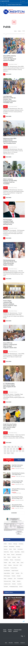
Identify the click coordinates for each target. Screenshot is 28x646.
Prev (9, 446)
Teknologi (18, 546)
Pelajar (13, 581)
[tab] (8, 460)
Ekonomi (13, 476)
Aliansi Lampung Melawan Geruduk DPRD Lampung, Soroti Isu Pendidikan (10, 181)
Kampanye (10, 578)
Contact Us (22, 642)
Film (5, 554)
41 (11, 451)
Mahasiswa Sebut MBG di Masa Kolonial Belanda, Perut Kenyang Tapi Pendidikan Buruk (10, 141)
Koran (22, 562)
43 (17, 451)
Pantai (10, 549)
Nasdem (17, 573)
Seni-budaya (20, 549)
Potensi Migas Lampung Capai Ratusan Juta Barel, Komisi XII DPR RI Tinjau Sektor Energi (10, 304)
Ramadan (6, 586)
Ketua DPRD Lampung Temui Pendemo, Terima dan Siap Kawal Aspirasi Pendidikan (9, 58)
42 (14, 451)
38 (23, 448)
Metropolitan (11, 546)
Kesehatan (21, 543)
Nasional (5, 546)
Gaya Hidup (17, 551)
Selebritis (14, 557)
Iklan (6, 642)
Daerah (12, 554)
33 (8, 448)
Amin (21, 565)
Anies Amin (15, 565)
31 (21, 446)
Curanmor (19, 583)
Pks (22, 573)
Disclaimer (17, 642)
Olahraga (15, 543)
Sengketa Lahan (7, 583)
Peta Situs (11, 642)
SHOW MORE (14, 512)
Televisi (8, 557)
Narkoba (14, 583)
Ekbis (18, 562)
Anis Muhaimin (7, 570)
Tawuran (18, 581)
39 (5, 451)
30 (18, 446)
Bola (5, 557)
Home (15, 31)
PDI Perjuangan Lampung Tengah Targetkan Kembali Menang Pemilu (8, 222)
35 (14, 448)
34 (11, 448)
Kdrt (15, 578)
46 (5, 453)
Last (12, 453)
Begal (5, 578)
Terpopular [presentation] (8, 459)
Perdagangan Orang (13, 586)
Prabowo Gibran (14, 567)
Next (8, 453)
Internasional (18, 554)
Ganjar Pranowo (15, 570)
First (5, 446)
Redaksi (10, 629)
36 (17, 448)
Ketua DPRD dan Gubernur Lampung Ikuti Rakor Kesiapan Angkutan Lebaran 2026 (10, 345)
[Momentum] (14, 13)
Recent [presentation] (19, 459)
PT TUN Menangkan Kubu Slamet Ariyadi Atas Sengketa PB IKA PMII (9, 386)
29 (15, 446)
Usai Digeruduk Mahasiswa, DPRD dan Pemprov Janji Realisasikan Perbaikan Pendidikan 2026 (9, 99)
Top (22, 636)
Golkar (12, 573)
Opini (10, 562)
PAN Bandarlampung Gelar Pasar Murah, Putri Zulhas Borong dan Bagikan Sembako (10, 262)
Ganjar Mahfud (7, 573)
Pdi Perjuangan (7, 575)
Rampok (18, 575)
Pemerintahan (17, 559)
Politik (5, 64)
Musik (8, 554)
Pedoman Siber (18, 629)
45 (23, 451)
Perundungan (20, 578)
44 (20, 451)
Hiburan (10, 543)
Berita (19, 31)
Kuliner (5, 543)
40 (8, 451)
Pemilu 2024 (6, 567)
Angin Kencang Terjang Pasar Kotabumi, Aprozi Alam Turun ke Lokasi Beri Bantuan (9, 426)
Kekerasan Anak (7, 581)
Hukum (13, 468)
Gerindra (13, 575)
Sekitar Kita (6, 551)
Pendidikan (14, 492)
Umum (13, 562)
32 (5, 448)
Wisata (11, 551)
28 (12, 446)
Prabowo (10, 565)
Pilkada (11, 559)
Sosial (5, 565)
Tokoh (19, 557)
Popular (5, 562)
